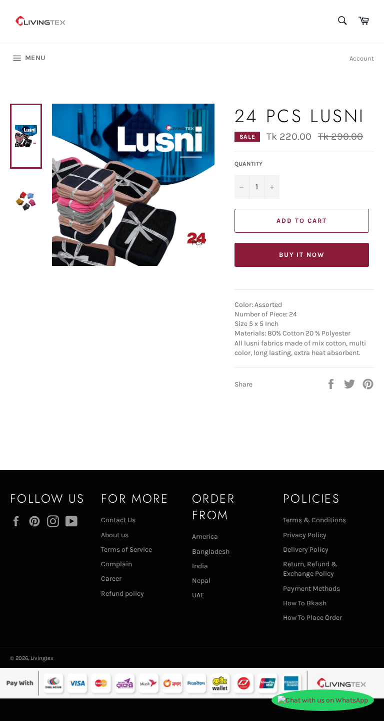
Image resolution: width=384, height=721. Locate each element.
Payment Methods (311, 588)
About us (114, 535)
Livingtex (42, 658)
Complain (116, 564)
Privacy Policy (304, 535)
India (200, 566)
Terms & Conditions (314, 520)
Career (111, 578)
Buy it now (302, 254)
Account (362, 58)
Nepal (201, 580)
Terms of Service (126, 549)
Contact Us (118, 520)
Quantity (248, 163)
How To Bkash (304, 603)
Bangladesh (211, 551)
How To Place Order (312, 617)
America (205, 536)
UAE (198, 595)
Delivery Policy (305, 549)
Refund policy (122, 593)
